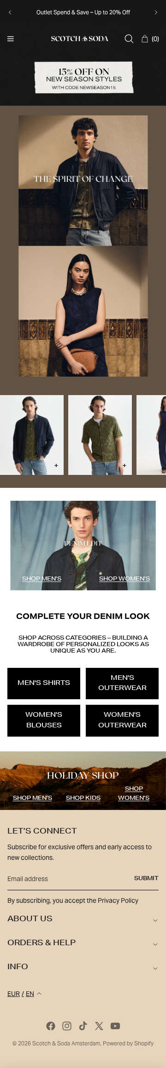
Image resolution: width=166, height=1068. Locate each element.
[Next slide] (156, 12)
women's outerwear (122, 720)
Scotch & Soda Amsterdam (66, 1043)
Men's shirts (44, 683)
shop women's (124, 579)
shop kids (83, 798)
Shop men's (41, 579)
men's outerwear (122, 683)
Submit (146, 879)
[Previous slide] (10, 12)
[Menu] (10, 38)
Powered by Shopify (128, 1043)
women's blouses (43, 720)
